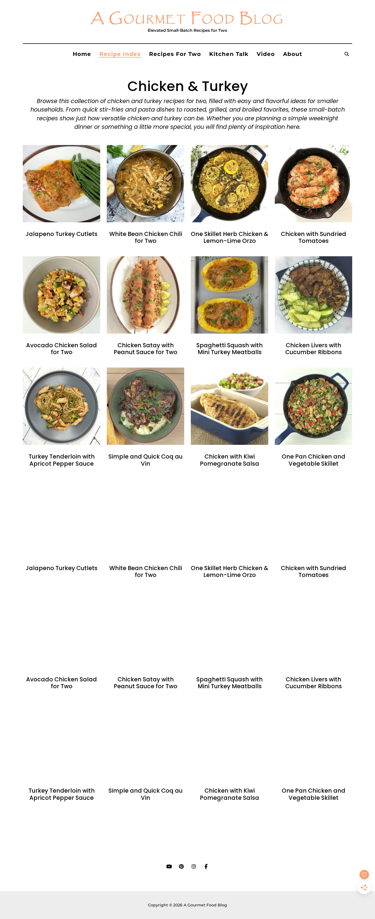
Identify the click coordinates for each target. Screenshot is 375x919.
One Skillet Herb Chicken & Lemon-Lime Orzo (229, 237)
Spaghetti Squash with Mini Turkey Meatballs (229, 348)
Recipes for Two (175, 54)
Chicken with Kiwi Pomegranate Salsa (229, 460)
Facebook (206, 866)
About (292, 54)
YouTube (169, 866)
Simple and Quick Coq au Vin (145, 460)
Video (266, 54)
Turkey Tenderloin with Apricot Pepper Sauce (62, 460)
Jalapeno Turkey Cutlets (61, 234)
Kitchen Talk (228, 54)
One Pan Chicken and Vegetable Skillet (313, 460)
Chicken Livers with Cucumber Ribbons (313, 348)
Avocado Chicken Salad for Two (61, 348)
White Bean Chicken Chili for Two (145, 237)
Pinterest (181, 866)
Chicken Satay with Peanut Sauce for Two (145, 348)
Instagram (194, 866)
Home (82, 54)
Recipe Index (120, 54)
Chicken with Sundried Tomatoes (313, 237)
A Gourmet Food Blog (187, 19)
